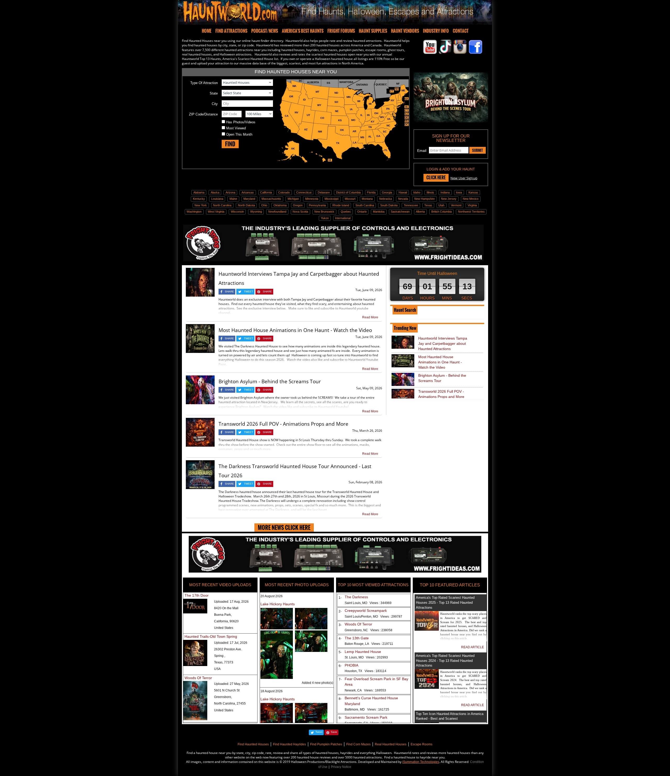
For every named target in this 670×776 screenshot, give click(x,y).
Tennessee (411, 205)
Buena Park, (223, 615)
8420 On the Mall (226, 608)
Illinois (430, 192)
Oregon (298, 205)
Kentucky (199, 198)
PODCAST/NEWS (264, 31)
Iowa (459, 192)
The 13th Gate (357, 638)
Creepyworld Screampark (366, 610)
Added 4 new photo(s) (317, 683)
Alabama (198, 192)
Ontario (362, 211)
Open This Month (239, 134)
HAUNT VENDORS (405, 31)
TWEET (248, 291)
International (342, 218)
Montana (367, 198)
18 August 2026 (271, 691)
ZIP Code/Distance (203, 114)
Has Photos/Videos (240, 122)
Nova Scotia (300, 211)
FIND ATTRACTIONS (231, 31)
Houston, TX (365, 671)
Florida (371, 192)
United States (223, 628)
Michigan (293, 198)
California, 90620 (226, 621)
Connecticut (303, 192)
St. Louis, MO (366, 657)
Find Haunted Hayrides (289, 744)
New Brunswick (324, 211)
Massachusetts (271, 198)
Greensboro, (223, 697)
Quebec (346, 211)
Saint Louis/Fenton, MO (373, 616)
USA (217, 669)
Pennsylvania (317, 205)
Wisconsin (237, 211)
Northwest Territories (471, 211)
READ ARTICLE (472, 647)
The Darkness (356, 597)
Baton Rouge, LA (369, 644)
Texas (428, 205)
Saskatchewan (400, 211)
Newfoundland (277, 211)
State (214, 93)
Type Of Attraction (204, 83)
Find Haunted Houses (253, 744)
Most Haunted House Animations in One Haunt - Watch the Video (295, 330)
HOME (206, 31)
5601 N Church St (226, 690)
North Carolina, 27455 (230, 703)
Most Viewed (236, 128)
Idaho (416, 192)
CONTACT (460, 31)
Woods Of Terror (198, 678)
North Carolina (222, 205)
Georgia (387, 192)
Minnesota (311, 198)
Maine (233, 198)
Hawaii (403, 192)
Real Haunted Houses (390, 744)
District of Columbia (348, 192)
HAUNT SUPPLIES (373, 31)
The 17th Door (197, 595)
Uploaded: (231, 601)
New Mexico (470, 198)
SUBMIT (477, 150)
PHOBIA (351, 665)
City (215, 104)
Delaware (324, 192)
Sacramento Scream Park (366, 717)
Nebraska (385, 198)
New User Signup (463, 178)
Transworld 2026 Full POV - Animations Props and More (283, 423)
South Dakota (389, 205)
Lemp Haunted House (363, 652)
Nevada (403, 198)
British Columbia (441, 211)
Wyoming (256, 211)
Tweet (318, 731)
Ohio (264, 205)
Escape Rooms (421, 744)
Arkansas (248, 192)
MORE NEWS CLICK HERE (284, 527)
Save (334, 731)
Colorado (284, 192)
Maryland (249, 198)
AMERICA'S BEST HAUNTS (302, 31)
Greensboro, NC (368, 630)
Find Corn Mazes (358, 744)
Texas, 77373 (223, 662)
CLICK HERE (436, 177)
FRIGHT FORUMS (341, 31)
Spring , (219, 656)
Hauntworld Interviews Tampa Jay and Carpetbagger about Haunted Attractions (442, 343)
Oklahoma (280, 205)
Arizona (230, 192)
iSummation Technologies (420, 762)
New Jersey (448, 198)
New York (200, 205)
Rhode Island (340, 205)
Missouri (350, 198)
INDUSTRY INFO (436, 31)
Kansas (473, 192)
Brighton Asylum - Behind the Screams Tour (270, 381)
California (266, 192)
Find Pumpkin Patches (326, 744)
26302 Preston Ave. (228, 649)
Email (421, 150)
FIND (230, 144)
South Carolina (364, 205)
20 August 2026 (271, 596)
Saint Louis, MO (368, 603)
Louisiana (217, 198)
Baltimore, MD (367, 709)
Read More (370, 317)
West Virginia (216, 211)
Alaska (215, 192)
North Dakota (246, 205)
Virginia (472, 205)
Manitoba (378, 211)
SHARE (229, 291)
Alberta (420, 211)
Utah (441, 205)
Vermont (456, 205)
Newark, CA (365, 690)
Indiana (445, 192)
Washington (194, 211)
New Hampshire (424, 198)
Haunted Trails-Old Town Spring (211, 636)
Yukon (325, 218)
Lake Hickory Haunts (277, 604)
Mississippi (331, 198)
